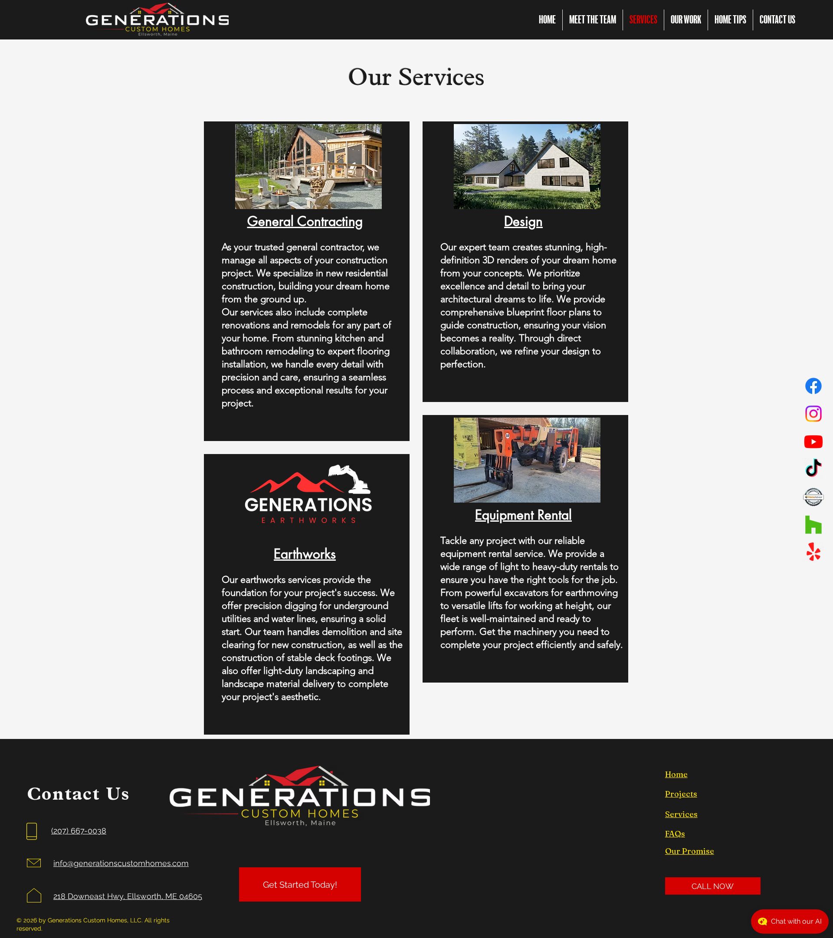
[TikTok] (813, 469)
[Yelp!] (813, 552)
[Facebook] (813, 386)
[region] (307, 281)
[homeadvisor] (813, 497)
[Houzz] (813, 525)
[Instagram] (813, 414)
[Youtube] (813, 441)
